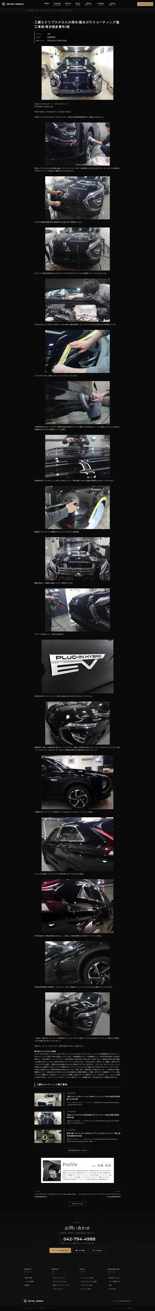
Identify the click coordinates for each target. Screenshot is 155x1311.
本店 (110, 1285)
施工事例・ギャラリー (115, 1278)
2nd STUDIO (112, 1289)
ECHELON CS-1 (52, 40)
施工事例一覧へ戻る (77, 1203)
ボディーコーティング (59, 1278)
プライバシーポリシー (120, 1308)
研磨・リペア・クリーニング (61, 1285)
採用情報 (129, 1308)
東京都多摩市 (51, 37)
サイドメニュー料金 (86, 1285)
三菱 (48, 34)
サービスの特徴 (29, 1281)
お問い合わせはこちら (145, 4)
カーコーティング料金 (87, 1278)
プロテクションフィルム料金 (89, 1281)
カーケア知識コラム (114, 1281)
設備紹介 (27, 1285)
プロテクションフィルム (59, 1281)
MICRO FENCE (62, 40)
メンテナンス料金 (86, 1289)
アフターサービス (58, 1289)
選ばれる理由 (28, 1278)
